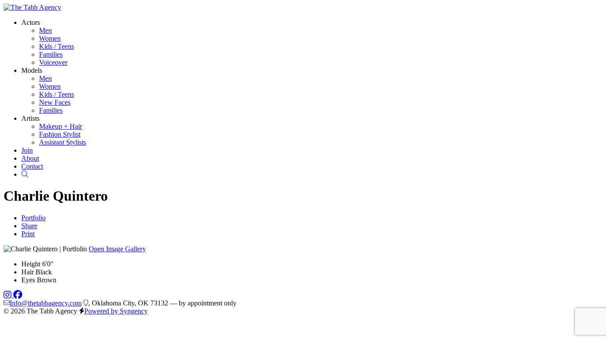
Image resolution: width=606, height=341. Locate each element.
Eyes (28, 280)
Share (29, 226)
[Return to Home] (32, 7)
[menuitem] (45, 30)
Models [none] (31, 70)
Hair (27, 272)
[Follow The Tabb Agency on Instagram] (8, 295)
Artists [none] (30, 118)
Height (30, 264)
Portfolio (33, 218)
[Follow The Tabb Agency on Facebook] (17, 295)
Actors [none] (30, 22)
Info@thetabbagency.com (46, 303)
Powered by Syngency (116, 311)
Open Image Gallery (117, 249)
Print (28, 234)
